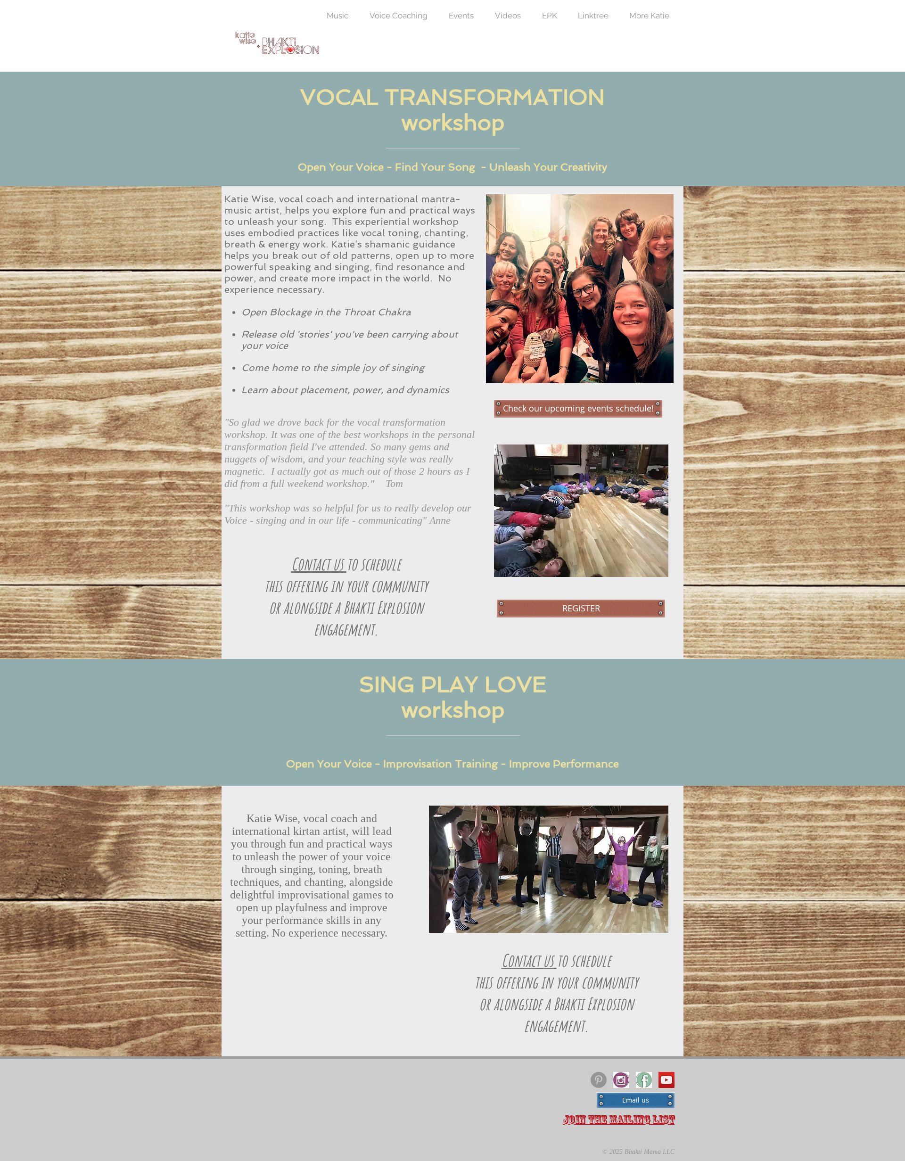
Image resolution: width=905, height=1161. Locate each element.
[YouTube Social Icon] (666, 1080)
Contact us (318, 564)
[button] (649, 15)
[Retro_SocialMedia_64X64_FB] (644, 1080)
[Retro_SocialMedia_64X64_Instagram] (621, 1080)
